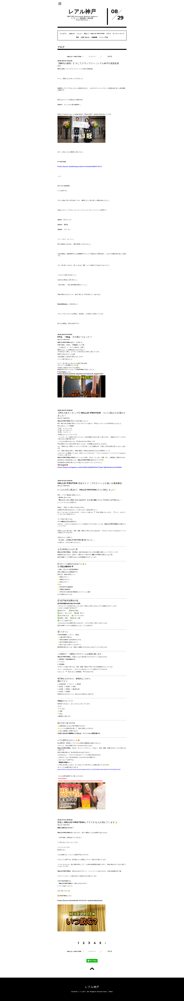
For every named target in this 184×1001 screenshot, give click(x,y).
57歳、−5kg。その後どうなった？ (75, 337)
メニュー (79, 33)
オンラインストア (118, 33)
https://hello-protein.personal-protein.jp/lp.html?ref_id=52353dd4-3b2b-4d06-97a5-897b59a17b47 (89, 769)
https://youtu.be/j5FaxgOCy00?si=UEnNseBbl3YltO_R (80, 166)
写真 (77, 37)
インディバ (92, 56)
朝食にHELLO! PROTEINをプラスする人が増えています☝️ (87, 822)
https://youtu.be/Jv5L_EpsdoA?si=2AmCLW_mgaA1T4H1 (80, 374)
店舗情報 (94, 37)
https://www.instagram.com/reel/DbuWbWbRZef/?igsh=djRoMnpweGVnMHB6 (90, 467)
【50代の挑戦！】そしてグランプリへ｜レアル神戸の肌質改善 (88, 63)
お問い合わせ (85, 37)
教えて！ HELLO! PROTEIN (94, 33)
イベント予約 (103, 37)
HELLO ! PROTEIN (74, 56)
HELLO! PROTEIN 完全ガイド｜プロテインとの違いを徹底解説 (90, 483)
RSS (111, 991)
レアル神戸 (82, 11)
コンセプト (63, 33)
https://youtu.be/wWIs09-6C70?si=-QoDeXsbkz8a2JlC (80, 900)
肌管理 (110, 56)
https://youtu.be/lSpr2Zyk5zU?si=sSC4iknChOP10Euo (80, 781)
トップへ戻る (92, 968)
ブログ (108, 33)
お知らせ (72, 33)
